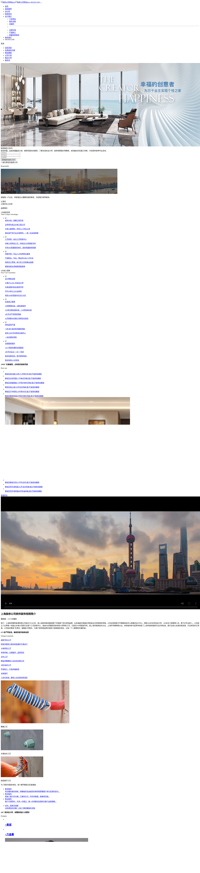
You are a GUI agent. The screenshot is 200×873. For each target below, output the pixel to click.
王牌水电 (12, 30)
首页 (6, 6)
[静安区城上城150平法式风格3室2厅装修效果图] (67, 713)
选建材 (11, 24)
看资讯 (7, 60)
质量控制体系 (14, 35)
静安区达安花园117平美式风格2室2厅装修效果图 (23, 542)
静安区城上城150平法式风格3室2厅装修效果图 (22, 715)
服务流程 (12, 21)
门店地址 (12, 19)
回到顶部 (8, 48)
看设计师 (8, 58)
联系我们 (8, 37)
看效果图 (8, 53)
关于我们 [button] (8, 16)
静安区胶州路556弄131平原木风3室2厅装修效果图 (23, 456)
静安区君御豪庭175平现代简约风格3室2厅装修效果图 (24, 629)
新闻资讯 (8, 14)
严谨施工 (12, 32)
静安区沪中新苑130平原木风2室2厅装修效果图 (22, 802)
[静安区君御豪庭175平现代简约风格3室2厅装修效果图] (67, 627)
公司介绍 (8, 55)
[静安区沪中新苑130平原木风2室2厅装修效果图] (67, 800)
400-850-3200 (35, 2)
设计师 (7, 11)
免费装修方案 (10, 50)
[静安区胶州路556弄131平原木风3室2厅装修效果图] (67, 454)
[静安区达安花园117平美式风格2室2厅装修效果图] (67, 540)
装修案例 (8, 9)
